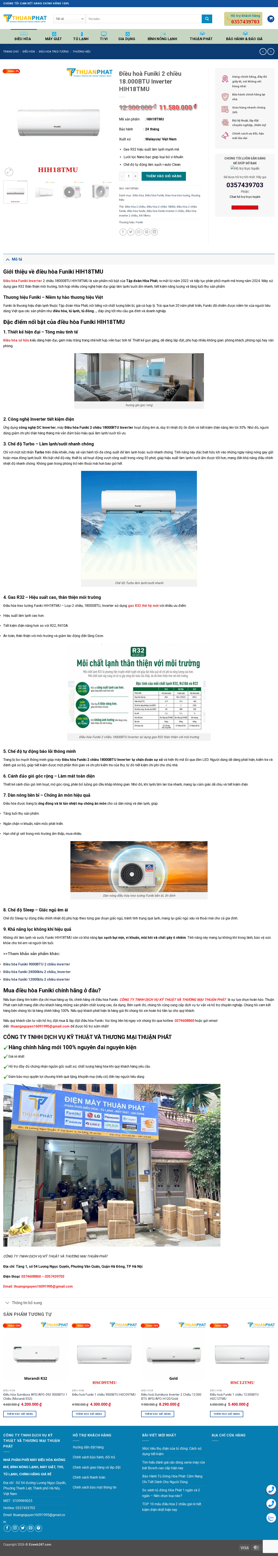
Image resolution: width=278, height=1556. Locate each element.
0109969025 (22, 1501)
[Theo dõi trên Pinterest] (38, 1528)
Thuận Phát (201, 39)
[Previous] (11, 123)
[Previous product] (270, 51)
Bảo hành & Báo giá (244, 39)
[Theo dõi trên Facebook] (7, 1528)
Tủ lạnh (80, 39)
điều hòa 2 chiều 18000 (161, 206)
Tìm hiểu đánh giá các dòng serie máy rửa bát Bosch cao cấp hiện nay (173, 1465)
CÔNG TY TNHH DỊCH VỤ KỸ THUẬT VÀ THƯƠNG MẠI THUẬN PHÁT (173, 1000)
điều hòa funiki (136, 211)
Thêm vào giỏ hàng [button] (20, 1413)
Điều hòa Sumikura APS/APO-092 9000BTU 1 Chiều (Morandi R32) (35, 1396)
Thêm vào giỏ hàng (164, 176)
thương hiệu (82, 51)
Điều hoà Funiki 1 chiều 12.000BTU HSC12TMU (234, 1396)
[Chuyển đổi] (7, 259)
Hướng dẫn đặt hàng (88, 1447)
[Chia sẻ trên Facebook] (123, 232)
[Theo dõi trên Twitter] (22, 1528)
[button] (270, 19)
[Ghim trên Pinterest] (146, 232)
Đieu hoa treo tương (54, 51)
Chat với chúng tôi (245, 207)
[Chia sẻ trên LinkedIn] (154, 232)
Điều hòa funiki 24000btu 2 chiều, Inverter (37, 972)
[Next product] (263, 51)
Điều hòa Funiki (154, 195)
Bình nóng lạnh (162, 39)
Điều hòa (23, 39)
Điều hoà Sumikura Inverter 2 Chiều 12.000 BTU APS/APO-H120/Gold (171, 1396)
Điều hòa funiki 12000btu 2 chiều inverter (36, 979)
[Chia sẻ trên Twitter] (130, 232)
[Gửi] (207, 19)
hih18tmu (145, 215)
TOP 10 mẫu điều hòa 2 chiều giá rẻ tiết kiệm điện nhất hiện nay (171, 1507)
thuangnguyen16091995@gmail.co (39, 1515)
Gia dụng (126, 39)
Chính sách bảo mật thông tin (94, 1487)
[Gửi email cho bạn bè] (138, 232)
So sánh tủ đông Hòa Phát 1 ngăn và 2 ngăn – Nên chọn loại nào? (171, 1493)
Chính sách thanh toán (89, 1477)
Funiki (139, 222)
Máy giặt (53, 39)
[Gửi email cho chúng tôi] (30, 1528)
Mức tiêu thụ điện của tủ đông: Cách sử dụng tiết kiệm (172, 1451)
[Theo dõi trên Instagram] (15, 1528)
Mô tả (17, 259)
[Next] (105, 123)
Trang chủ (10, 51)
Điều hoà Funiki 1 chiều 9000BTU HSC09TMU (104, 1395)
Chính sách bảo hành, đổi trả (94, 1457)
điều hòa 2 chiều (135, 206)
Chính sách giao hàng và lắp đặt (97, 1467)
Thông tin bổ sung (27, 1303)
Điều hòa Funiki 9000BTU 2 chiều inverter (36, 964)
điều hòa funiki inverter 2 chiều (165, 211)
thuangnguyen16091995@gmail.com (43, 1286)
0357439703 (245, 185)
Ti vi (104, 39)
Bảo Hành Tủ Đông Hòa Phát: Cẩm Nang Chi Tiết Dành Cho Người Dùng (172, 1479)
